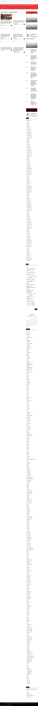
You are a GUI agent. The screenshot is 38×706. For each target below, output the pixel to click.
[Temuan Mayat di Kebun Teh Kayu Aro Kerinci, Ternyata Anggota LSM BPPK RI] (28, 89)
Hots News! (28, 414)
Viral (27, 304)
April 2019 (28, 252)
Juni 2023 (28, 177)
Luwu (27, 504)
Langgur (28, 495)
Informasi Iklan (29, 694)
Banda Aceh (28, 341)
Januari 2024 (29, 167)
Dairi (27, 396)
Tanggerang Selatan (30, 653)
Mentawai (28, 526)
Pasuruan (28, 571)
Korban (33, 287)
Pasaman (28, 568)
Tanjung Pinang (29, 659)
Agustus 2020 (29, 228)
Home (2, 5)
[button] (36, 5)
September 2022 (29, 191)
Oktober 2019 (29, 243)
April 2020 (28, 234)
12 (26, 321)
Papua (28, 565)
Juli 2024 (28, 158)
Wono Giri (28, 680)
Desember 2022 (29, 186)
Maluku (28, 514)
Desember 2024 (29, 150)
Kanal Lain (28, 445)
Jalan (33, 279)
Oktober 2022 (29, 189)
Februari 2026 (29, 129)
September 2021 (29, 209)
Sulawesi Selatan (29, 627)
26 (26, 324)
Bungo (28, 385)
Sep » (29, 326)
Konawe (28, 466)
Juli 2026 (28, 121)
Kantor (34, 281)
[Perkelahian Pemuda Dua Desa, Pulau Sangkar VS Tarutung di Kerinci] (28, 50)
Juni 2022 (28, 195)
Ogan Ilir (28, 550)
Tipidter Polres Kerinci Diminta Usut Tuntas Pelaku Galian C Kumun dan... (19, 22)
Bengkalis (28, 361)
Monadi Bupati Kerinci (30, 293)
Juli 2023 (28, 176)
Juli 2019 (28, 248)
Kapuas (28, 447)
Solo (27, 623)
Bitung (28, 376)
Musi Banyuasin (29, 538)
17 (34, 321)
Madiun (28, 505)
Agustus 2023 (29, 174)
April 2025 (28, 144)
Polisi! (28, 298)
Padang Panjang (29, 559)
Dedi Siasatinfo (3, 25)
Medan (28, 525)
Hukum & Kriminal (23, 5)
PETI (33, 296)
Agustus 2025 (29, 138)
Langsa (28, 496)
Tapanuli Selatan (29, 660)
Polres (31, 298)
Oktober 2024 (29, 153)
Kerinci (28, 460)
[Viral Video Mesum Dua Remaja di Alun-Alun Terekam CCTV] (28, 63)
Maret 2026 (28, 127)
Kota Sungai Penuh (30, 290)
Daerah (5, 5)
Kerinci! (29, 287)
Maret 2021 (28, 218)
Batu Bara (28, 358)
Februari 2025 (29, 147)
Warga (33, 304)
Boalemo (28, 379)
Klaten (28, 465)
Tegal (27, 666)
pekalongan (28, 576)
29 (31, 324)
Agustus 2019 (29, 246)
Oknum (28, 295)
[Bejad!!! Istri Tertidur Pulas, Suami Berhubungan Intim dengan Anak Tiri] (28, 68)
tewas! (32, 303)
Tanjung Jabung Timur (30, 657)
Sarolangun (28, 605)
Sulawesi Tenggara (30, 630)
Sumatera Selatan (29, 638)
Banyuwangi (29, 352)
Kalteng (28, 441)
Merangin (29, 291)
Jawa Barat (28, 426)
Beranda (5, 703)
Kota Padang (29, 474)
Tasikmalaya (29, 662)
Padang (28, 558)
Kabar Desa (28, 433)
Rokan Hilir (28, 602)
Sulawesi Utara (29, 632)
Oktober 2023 (29, 171)
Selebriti (28, 608)
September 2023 (29, 173)
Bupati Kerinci (32, 274)
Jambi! (28, 281)
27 (28, 324)
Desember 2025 (29, 132)
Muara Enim (28, 534)
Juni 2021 (28, 213)
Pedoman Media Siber (30, 695)
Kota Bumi (28, 468)
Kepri (27, 457)
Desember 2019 (29, 240)
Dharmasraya (29, 400)
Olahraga (28, 5)
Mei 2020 (28, 233)
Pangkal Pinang (29, 564)
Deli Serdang (29, 397)
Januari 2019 (29, 257)
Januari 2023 (29, 185)
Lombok (28, 498)
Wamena (28, 678)
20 (28, 323)
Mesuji (28, 529)
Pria (33, 300)
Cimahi (28, 390)
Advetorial (28, 334)
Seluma (28, 609)
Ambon (28, 335)
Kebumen (28, 453)
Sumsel (28, 645)
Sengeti (28, 614)
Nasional (9, 5)
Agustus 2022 (29, 192)
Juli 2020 (28, 230)
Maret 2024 (28, 164)
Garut (27, 403)
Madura (28, 507)
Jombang (28, 432)
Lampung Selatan (29, 490)
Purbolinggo (28, 591)
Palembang (28, 561)
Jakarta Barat (29, 423)
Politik (18, 5)
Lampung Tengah (29, 492)
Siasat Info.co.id (15, 24)
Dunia (27, 402)
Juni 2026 (28, 123)
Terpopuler (28, 668)
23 (33, 323)
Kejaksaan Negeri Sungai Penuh (31, 285)
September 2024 (29, 155)
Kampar (28, 444)
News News (28, 543)
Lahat (27, 487)
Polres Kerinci (29, 300)
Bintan (28, 373)
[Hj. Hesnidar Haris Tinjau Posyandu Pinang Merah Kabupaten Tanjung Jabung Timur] (19, 30)
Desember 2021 (29, 204)
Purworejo (28, 596)
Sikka (27, 618)
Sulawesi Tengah (29, 629)
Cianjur (28, 388)
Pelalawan (28, 579)
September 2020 (29, 227)
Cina (27, 391)
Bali (27, 338)
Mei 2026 (28, 124)
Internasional (13, 5)
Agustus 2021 (29, 210)
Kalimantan (28, 438)
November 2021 (29, 206)
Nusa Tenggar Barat (30, 547)
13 (28, 321)
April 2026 (28, 126)
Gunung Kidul (29, 412)
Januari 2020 (29, 239)
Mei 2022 (28, 197)
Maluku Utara (29, 519)
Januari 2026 (29, 130)
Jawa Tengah (29, 427)
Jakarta (28, 421)
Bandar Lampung (29, 343)
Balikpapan (28, 340)
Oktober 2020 (29, 225)
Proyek (28, 301)
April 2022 (28, 198)
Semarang (28, 612)
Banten (28, 350)
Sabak (28, 603)
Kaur (27, 451)
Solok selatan (29, 624)
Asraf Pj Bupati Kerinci (30, 272)
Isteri (30, 279)
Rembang (28, 599)
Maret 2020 (28, 236)
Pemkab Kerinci (30, 296)
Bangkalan (28, 346)
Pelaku (31, 295)
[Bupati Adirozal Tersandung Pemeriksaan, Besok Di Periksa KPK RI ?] (28, 102)
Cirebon (28, 393)
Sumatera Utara (29, 639)
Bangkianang (29, 347)
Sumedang (28, 642)
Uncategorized (29, 674)
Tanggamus (28, 650)
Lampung (28, 489)
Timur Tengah (29, 669)
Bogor (28, 381)
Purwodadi (28, 594)
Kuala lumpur (29, 481)
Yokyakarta (28, 683)
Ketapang (28, 463)
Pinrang (28, 585)
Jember (28, 430)
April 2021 (28, 216)
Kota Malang (29, 472)
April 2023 (28, 180)
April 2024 (28, 162)
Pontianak (28, 588)
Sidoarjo (28, 617)
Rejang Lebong (29, 597)
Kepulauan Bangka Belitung (31, 459)
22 (31, 323)
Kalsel (27, 439)
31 (34, 324)
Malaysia (28, 513)
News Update (29, 544)
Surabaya (28, 647)
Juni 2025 (28, 141)
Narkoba (34, 293)
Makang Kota (29, 510)
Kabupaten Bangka (30, 435)
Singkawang (28, 620)
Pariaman (28, 567)
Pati (27, 573)
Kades (31, 281)
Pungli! (31, 301)
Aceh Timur (28, 332)
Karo (27, 450)
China (27, 387)
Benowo (28, 370)
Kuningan (28, 484)
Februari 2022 (29, 201)
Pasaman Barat (29, 570)
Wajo (27, 677)
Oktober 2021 (29, 207)
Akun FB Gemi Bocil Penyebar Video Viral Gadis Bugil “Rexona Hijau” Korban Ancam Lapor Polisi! (34, 57)
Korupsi (28, 288)
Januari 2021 (29, 221)
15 (31, 321)
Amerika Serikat (29, 337)
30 (33, 324)
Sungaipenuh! (29, 303)
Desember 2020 (29, 222)
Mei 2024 (28, 161)
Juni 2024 (28, 159)
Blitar (27, 378)
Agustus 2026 (29, 120)
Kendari (28, 454)
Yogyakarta (28, 681)
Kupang (28, 486)
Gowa (27, 409)
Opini (27, 555)
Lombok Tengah (29, 499)
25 (36, 323)
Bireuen (28, 375)
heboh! (28, 279)
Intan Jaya (28, 418)
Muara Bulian (29, 532)
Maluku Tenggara (29, 517)
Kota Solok (28, 475)
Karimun (28, 448)
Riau (27, 600)
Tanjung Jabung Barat (30, 656)
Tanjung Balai (29, 654)
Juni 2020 (28, 231)
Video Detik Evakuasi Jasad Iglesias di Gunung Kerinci (31, 18)
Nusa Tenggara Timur (30, 549)
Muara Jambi (29, 535)
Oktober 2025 (29, 135)
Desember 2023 (29, 168)
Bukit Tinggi (28, 382)
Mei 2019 (28, 251)
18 (36, 321)
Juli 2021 (28, 212)
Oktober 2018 (29, 260)
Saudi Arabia (29, 606)
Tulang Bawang (29, 671)
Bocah (35, 272)
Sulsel (27, 635)
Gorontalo (28, 408)
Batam (28, 355)
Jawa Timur (28, 429)
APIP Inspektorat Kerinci (31, 268)
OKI (27, 552)
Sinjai (27, 621)
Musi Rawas (28, 540)
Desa (35, 276)
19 (26, 323)
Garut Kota (28, 405)
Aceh (27, 331)
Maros (28, 522)
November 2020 (29, 224)
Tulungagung (29, 672)
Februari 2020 (29, 237)
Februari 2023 (29, 183)
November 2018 (29, 258)
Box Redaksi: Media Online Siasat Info (13, 703)
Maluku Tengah (29, 516)
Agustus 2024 (29, 156)
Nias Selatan (29, 546)
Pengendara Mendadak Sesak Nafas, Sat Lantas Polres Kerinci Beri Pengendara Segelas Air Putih (31, 25)
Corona (28, 276)
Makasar (28, 511)
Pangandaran (29, 562)
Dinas (27, 277)
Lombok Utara (29, 502)
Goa (27, 406)
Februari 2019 (29, 255)
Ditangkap (30, 277)
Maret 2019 (28, 254)
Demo (32, 276)
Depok (28, 399)
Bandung (28, 344)
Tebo (27, 663)
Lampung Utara (29, 493)
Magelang (28, 508)
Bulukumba (28, 384)
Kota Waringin (29, 480)
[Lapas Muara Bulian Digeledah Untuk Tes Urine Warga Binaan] (6, 43)
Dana (30, 276)
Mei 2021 (28, 215)
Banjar (28, 349)
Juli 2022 (28, 194)
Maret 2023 (28, 182)
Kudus (28, 483)
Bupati (28, 274)
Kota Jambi (28, 469)
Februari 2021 (29, 219)
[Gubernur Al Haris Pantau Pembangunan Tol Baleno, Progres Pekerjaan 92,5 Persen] (6, 30)
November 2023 (29, 170)
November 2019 (29, 242)
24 (34, 323)
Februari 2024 (29, 165)
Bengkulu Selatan (29, 367)
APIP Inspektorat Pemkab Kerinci (30, 271)
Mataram (28, 523)
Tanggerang (28, 651)
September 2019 (29, 245)
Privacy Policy (29, 697)
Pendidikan (28, 582)
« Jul (26, 326)
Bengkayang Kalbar (30, 364)
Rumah (34, 301)
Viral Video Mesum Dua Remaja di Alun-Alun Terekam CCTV (34, 63)
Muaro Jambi (29, 537)
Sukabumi (28, 626)
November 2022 (29, 188)
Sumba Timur (29, 641)
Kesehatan (32, 5)
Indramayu (28, 417)
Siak (27, 615)
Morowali (28, 531)
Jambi (27, 424)
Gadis (34, 277)
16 (33, 321)
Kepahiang (28, 456)
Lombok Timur (29, 501)
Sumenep (28, 644)
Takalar (28, 648)
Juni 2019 (28, 249)
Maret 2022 (28, 200)
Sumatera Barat (29, 636)
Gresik (28, 411)
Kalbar (28, 436)
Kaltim (28, 442)
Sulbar (28, 633)
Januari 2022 (29, 203)
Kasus (28, 282)
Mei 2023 (28, 179)
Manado (28, 520)
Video (27, 675)
